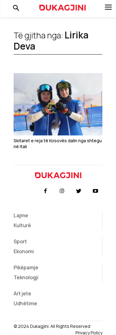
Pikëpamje (26, 267)
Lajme (21, 215)
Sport (20, 241)
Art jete (22, 293)
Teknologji (26, 277)
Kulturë (22, 225)
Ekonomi (24, 251)
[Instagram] (62, 191)
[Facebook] (45, 191)
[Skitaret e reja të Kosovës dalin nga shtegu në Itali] (58, 104)
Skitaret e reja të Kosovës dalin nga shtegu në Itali (58, 144)
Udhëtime (25, 303)
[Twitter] (79, 191)
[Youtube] (95, 191)
